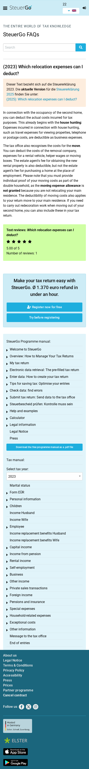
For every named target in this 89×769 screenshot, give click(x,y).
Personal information (25, 499)
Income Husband (22, 513)
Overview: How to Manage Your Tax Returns (41, 356)
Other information (23, 629)
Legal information (23, 425)
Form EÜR (17, 492)
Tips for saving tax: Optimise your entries (40, 384)
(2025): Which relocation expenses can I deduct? (41, 99)
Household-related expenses (30, 616)
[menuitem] (71, 11)
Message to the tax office (28, 636)
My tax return (19, 363)
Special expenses (22, 609)
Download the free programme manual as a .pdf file (44, 447)
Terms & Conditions (18, 665)
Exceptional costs (22, 622)
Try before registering (44, 317)
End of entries (20, 643)
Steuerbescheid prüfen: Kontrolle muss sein (41, 404)
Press (14, 438)
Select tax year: (17, 469)
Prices (8, 685)
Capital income (21, 547)
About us (10, 655)
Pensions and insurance (27, 602)
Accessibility (12, 675)
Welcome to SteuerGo (25, 349)
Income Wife (19, 520)
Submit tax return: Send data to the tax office (42, 397)
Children (16, 506)
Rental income (20, 561)
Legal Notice (19, 431)
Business (16, 574)
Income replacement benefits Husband (38, 533)
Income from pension (25, 554)
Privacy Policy (13, 670)
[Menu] (6, 8)
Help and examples (24, 411)
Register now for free (46, 307)
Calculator (17, 418)
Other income (19, 581)
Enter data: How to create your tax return (39, 377)
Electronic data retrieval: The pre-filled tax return (44, 370)
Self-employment (22, 568)
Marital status (20, 485)
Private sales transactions (28, 588)
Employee (17, 527)
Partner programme (18, 690)
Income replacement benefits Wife (34, 540)
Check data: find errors (26, 390)
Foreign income (21, 595)
